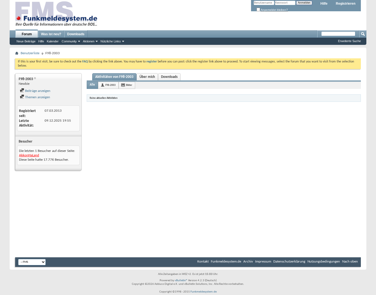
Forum (27, 34)
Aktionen (88, 41)
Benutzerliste (30, 53)
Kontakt (203, 261)
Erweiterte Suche (349, 41)
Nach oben (350, 261)
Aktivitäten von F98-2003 (114, 77)
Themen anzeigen (37, 97)
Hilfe (324, 4)
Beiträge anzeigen (37, 91)
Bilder (129, 85)
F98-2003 (110, 85)
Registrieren (345, 4)
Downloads (76, 34)
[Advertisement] (188, 214)
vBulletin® (181, 280)
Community (69, 41)
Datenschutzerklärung (289, 261)
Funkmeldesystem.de (226, 261)
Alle (92, 84)
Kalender (53, 41)
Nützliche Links (110, 41)
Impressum (263, 261)
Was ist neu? (51, 34)
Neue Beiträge (26, 41)
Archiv (248, 261)
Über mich (147, 77)
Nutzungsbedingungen (323, 261)
